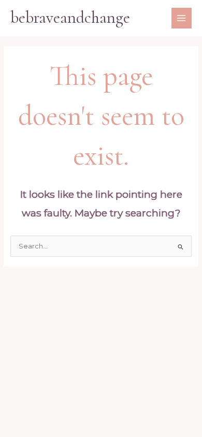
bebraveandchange (70, 17)
